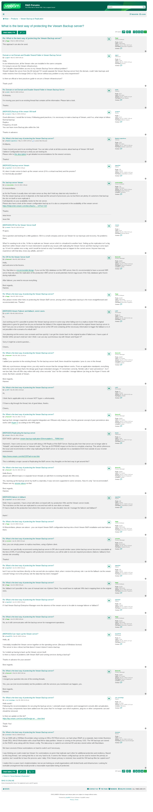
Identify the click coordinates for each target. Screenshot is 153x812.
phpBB (68, 797)
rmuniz (117, 225)
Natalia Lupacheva (120, 138)
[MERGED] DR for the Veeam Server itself (19, 225)
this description (20, 154)
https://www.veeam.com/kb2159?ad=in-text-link (21, 456)
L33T (116, 311)
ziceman (117, 732)
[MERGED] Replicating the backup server (19, 433)
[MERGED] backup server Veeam (16, 165)
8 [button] (136, 32)
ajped (116, 55)
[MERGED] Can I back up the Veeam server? (20, 634)
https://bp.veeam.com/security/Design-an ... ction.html (24, 719)
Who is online (7, 781)
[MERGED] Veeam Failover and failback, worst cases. (24, 311)
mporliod (117, 165)
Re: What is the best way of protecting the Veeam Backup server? (32, 38)
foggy (116, 38)
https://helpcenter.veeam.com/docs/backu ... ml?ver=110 (25, 206)
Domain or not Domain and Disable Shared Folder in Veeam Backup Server (32, 55)
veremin (117, 538)
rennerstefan (119, 182)
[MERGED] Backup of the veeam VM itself (19, 112)
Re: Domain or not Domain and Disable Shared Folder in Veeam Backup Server (34, 90)
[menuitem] (142, 14)
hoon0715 (118, 633)
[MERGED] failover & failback (14, 497)
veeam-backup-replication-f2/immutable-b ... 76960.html (41, 439)
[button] (123, 32)
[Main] (13, 5)
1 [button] (129, 32)
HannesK (117, 257)
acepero (117, 111)
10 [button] (142, 32)
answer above (20, 483)
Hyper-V (14, 423)
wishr (116, 89)
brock (116, 433)
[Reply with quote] (109, 38)
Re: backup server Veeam (13, 182)
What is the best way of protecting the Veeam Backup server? (42, 26)
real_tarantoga (119, 697)
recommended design (25, 270)
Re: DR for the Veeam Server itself (16, 257)
